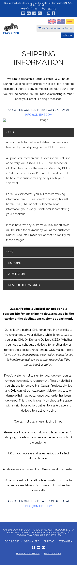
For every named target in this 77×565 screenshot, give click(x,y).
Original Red (31, 541)
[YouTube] (43, 547)
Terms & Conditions (27, 553)
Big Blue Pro (12, 541)
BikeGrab (49, 541)
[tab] (38, 132)
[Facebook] (33, 547)
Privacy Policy (52, 553)
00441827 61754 (29, 8)
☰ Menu (67, 35)
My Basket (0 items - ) (56, 28)
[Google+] (38, 547)
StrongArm (65, 541)
